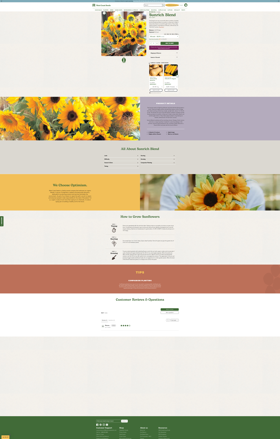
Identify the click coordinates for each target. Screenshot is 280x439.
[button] (185, 5)
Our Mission (143, 432)
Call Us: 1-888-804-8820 (102, 432)
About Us (142, 430)
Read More (161, 27)
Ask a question (170, 312)
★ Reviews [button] (1, 221)
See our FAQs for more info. (164, 48)
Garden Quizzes (162, 436)
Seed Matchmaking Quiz (172, 5)
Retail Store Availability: (154, 39)
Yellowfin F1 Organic (170, 78)
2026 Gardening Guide (164, 430)
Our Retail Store (144, 434)
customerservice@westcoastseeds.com (106, 430)
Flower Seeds (122, 432)
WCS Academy (162, 434)
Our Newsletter (162, 432)
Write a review (169, 309)
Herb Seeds (122, 434)
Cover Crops (122, 436)
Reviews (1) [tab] (104, 320)
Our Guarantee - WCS (145, 436)
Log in (181, 5)
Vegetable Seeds (123, 430)
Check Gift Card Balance (102, 436)
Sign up (124, 421)
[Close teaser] (10, 435)
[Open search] (168, 320)
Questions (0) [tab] (111, 320)
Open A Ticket (100, 434)
